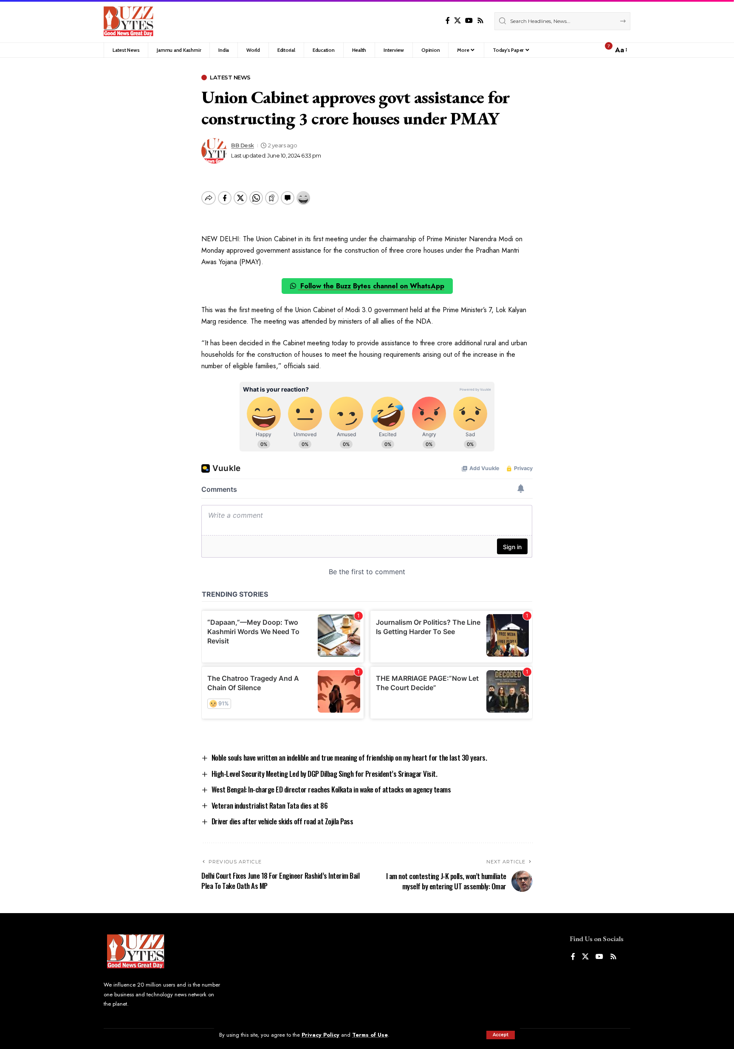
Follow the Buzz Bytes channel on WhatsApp (371, 286)
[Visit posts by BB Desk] (214, 151)
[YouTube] (469, 20)
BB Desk (242, 145)
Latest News (230, 77)
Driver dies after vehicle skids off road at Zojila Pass (282, 821)
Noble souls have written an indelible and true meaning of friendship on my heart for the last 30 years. (349, 757)
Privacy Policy (320, 1035)
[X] (457, 20)
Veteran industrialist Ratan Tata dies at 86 (270, 805)
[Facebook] (447, 20)
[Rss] (480, 20)
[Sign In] (588, 50)
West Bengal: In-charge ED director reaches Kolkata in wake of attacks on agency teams (331, 789)
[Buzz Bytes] (128, 21)
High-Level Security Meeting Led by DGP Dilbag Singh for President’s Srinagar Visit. (325, 773)
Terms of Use (370, 1035)
